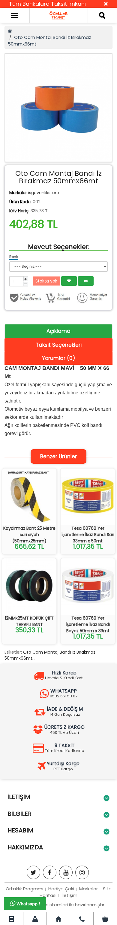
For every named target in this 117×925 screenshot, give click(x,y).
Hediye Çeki (61, 889)
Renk (13, 256)
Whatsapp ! (27, 903)
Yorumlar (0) (58, 358)
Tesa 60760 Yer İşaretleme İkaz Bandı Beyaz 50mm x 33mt (88, 624)
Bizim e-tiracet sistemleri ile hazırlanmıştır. (58, 904)
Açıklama (58, 331)
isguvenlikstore (43, 193)
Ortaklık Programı (24, 889)
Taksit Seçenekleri (59, 345)
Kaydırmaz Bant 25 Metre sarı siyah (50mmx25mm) (29, 534)
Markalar (88, 889)
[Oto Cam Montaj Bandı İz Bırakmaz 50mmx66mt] (58, 107)
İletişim (69, 895)
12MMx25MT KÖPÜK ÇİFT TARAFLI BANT (29, 621)
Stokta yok (46, 281)
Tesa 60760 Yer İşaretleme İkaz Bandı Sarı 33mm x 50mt (88, 534)
